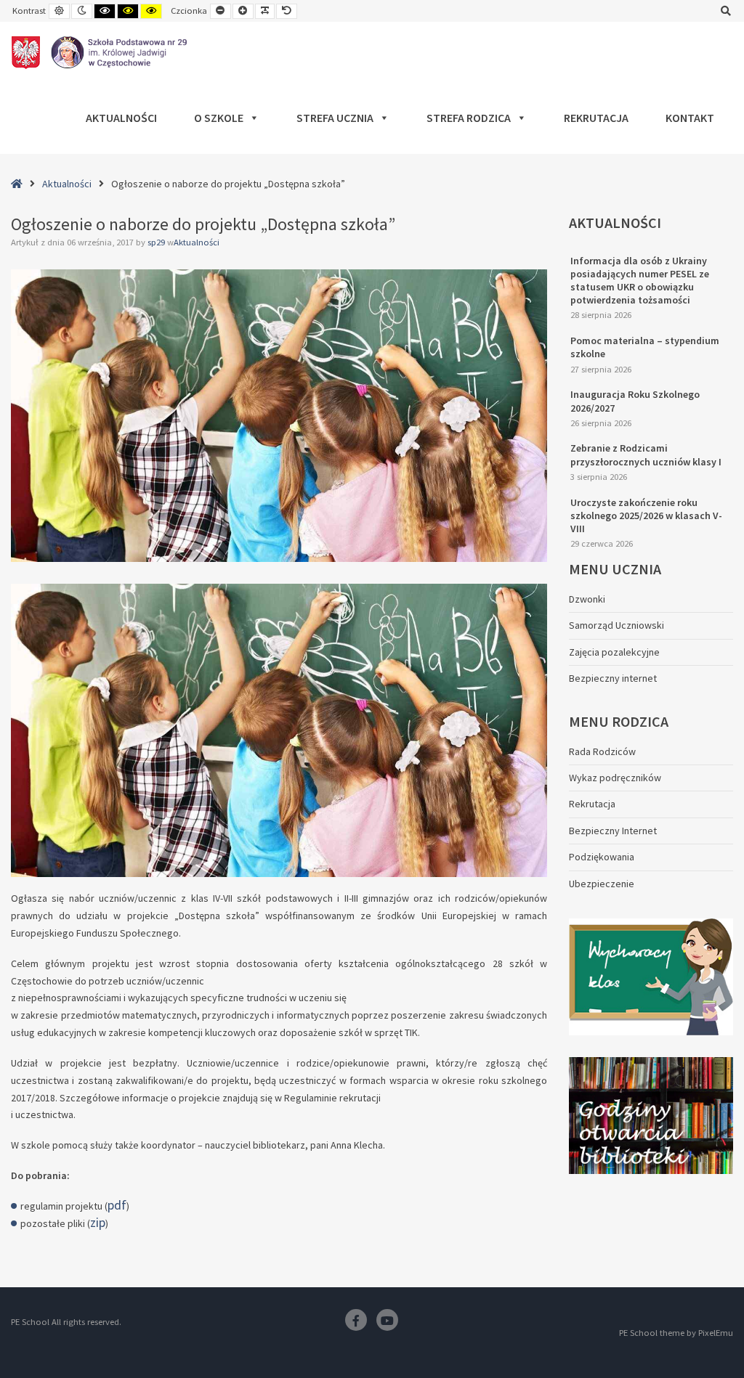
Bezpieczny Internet (613, 830)
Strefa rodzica (468, 117)
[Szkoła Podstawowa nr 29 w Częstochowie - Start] (99, 52)
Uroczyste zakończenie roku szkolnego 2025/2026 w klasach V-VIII (646, 515)
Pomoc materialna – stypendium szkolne (644, 347)
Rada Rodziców (602, 751)
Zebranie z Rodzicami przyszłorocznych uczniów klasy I (645, 454)
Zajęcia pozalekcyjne (614, 652)
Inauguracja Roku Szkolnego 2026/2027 (635, 401)
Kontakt (690, 117)
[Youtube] (387, 1320)
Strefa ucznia (334, 117)
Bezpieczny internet (613, 678)
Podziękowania (601, 856)
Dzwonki (587, 599)
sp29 (157, 242)
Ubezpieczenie (601, 883)
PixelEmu (715, 1332)
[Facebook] (356, 1320)
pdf (117, 1204)
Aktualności (121, 117)
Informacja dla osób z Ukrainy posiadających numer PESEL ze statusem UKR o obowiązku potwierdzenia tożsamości (639, 280)
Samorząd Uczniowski (616, 625)
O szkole (218, 117)
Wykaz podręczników (615, 777)
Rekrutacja (596, 117)
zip (97, 1222)
